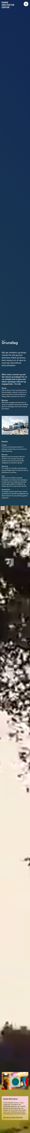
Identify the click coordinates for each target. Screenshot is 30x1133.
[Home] (9, 5)
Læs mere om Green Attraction (13, 1117)
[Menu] (26, 4)
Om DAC (4, 340)
